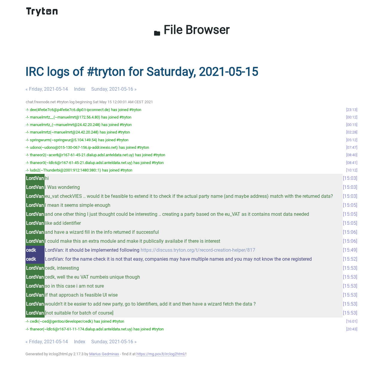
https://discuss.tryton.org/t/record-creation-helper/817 (198, 250)
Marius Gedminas (104, 354)
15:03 (350, 178)
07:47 (351, 147)
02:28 (351, 132)
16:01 (351, 321)
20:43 (351, 329)
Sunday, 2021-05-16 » (114, 89)
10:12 (351, 170)
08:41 (351, 162)
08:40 (351, 155)
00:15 (351, 124)
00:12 (351, 117)
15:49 (350, 250)
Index (79, 89)
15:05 (350, 205)
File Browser (191, 30)
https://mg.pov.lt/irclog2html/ (161, 354)
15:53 (350, 268)
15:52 (350, 259)
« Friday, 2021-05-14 (46, 89)
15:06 (350, 232)
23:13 (351, 109)
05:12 (351, 140)
